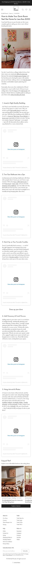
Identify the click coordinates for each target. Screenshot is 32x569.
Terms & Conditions (7, 541)
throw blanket (24, 116)
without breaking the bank (18, 95)
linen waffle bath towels (20, 182)
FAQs (4, 531)
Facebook (19, 531)
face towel (8, 184)
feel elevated (26, 80)
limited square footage (20, 76)
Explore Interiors (16, 506)
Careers (5, 520)
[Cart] (29, 9)
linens (15, 91)
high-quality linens (15, 110)
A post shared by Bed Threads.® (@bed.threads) (16, 167)
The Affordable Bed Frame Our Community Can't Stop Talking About (12, 501)
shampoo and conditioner (9, 186)
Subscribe (25, 551)
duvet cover (5, 118)
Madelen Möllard (7, 402)
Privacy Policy (6, 543)
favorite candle (14, 257)
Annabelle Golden (18, 402)
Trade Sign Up (20, 518)
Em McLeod (13, 404)
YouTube (19, 537)
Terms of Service (9, 555)
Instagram (19, 533)
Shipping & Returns (7, 537)
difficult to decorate (22, 74)
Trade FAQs (19, 522)
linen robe (15, 184)
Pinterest (19, 535)
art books (13, 406)
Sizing (4, 535)
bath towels (24, 91)
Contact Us (5, 533)
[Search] (22, 9)
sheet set (10, 116)
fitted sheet (16, 116)
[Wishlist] (26, 9)
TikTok (18, 539)
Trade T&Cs (19, 524)
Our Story (5, 518)
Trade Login (19, 520)
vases (7, 335)
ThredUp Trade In (7, 539)
